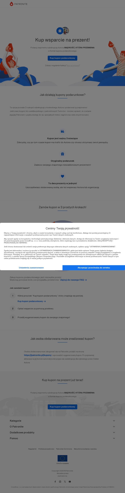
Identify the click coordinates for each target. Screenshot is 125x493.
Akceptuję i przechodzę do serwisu (94, 268)
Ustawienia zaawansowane (31, 268)
